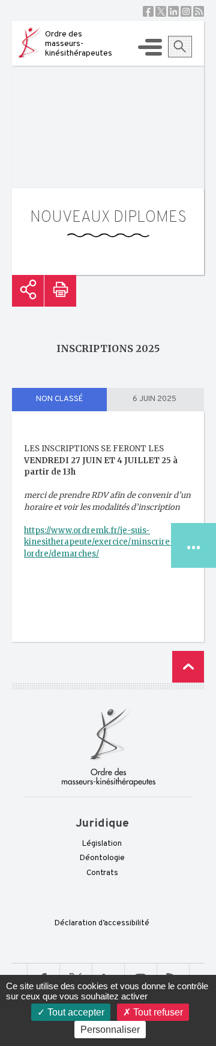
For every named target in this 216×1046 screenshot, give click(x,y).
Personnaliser (110, 1029)
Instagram (186, 11)
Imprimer (60, 291)
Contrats (102, 873)
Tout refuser (157, 1012)
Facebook (148, 11)
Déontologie (102, 858)
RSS (198, 11)
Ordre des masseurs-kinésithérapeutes (78, 44)
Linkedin (173, 11)
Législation (102, 844)
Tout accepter (74, 1012)
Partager (28, 291)
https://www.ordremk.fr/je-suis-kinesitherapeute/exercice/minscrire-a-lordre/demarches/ (103, 542)
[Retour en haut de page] (188, 667)
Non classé (59, 399)
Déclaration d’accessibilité (102, 923)
